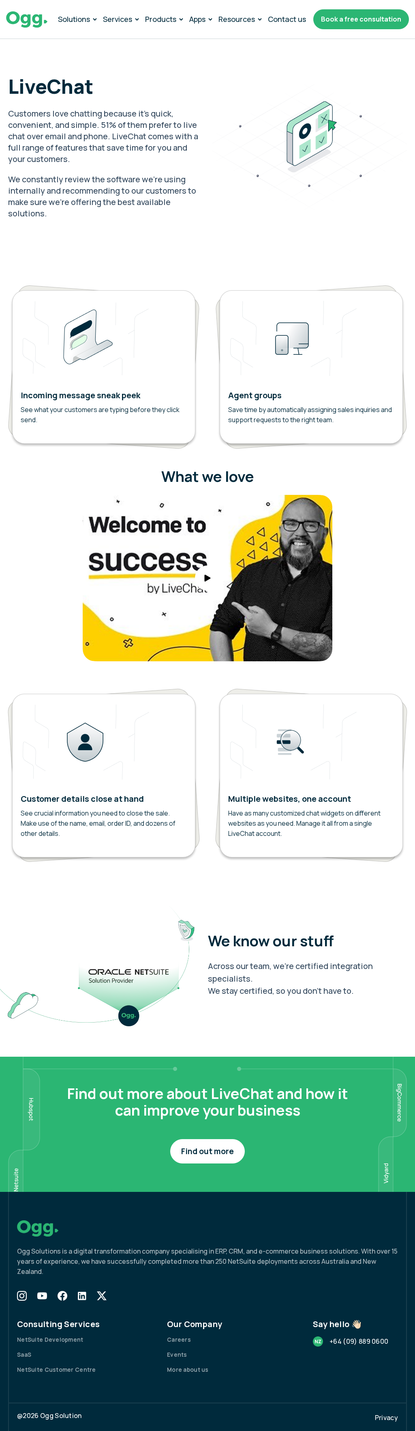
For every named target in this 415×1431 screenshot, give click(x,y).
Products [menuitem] (160, 19)
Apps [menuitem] (197, 19)
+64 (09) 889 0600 (358, 1341)
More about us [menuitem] (188, 1369)
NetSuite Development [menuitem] (50, 1339)
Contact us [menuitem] (287, 19)
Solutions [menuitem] (74, 19)
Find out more (207, 1151)
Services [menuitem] (117, 19)
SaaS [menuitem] (24, 1354)
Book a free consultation (361, 19)
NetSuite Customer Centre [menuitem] (56, 1369)
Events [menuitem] (177, 1354)
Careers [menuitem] (179, 1339)
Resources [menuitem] (236, 19)
